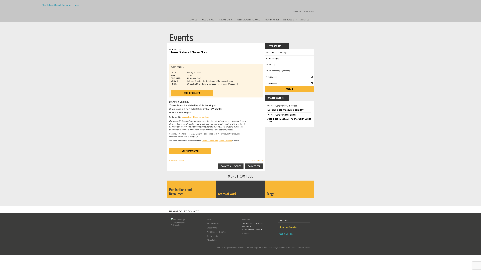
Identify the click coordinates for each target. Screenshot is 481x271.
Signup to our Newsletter (303, 12)
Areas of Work (208, 19)
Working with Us (272, 19)
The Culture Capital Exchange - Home (175, 10)
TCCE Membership (289, 19)
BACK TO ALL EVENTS (231, 166)
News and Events (225, 19)
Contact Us (304, 19)
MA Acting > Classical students (195, 117)
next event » (257, 160)
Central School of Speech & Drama (217, 140)
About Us (193, 19)
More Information (192, 92)
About (209, 219)
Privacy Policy (212, 240)
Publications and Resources (249, 19)
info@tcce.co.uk (255, 229)
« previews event (176, 160)
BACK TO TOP (254, 166)
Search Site (283, 220)
